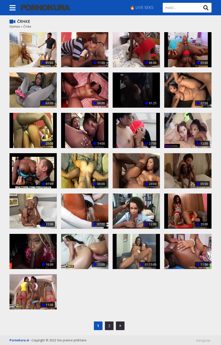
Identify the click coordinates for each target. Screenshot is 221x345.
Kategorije (203, 340)
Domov (14, 26)
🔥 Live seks (141, 7)
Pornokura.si (19, 340)
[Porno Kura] (45, 7)
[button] (12, 7)
